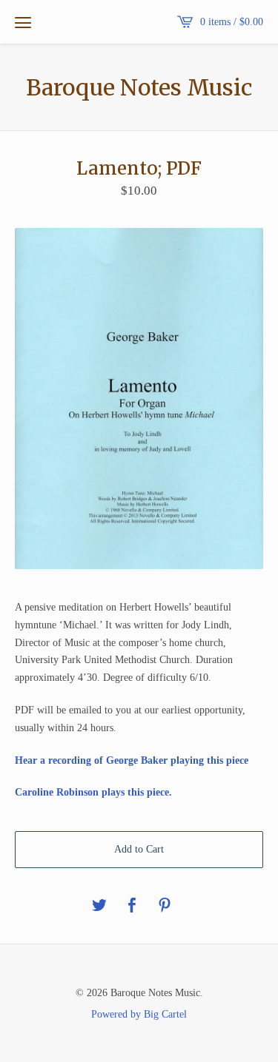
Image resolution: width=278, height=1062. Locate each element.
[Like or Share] (132, 906)
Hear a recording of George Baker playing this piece (131, 760)
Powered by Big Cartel (139, 1014)
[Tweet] (99, 906)
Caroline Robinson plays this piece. (93, 792)
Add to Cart (139, 849)
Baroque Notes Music (139, 87)
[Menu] (23, 22)
